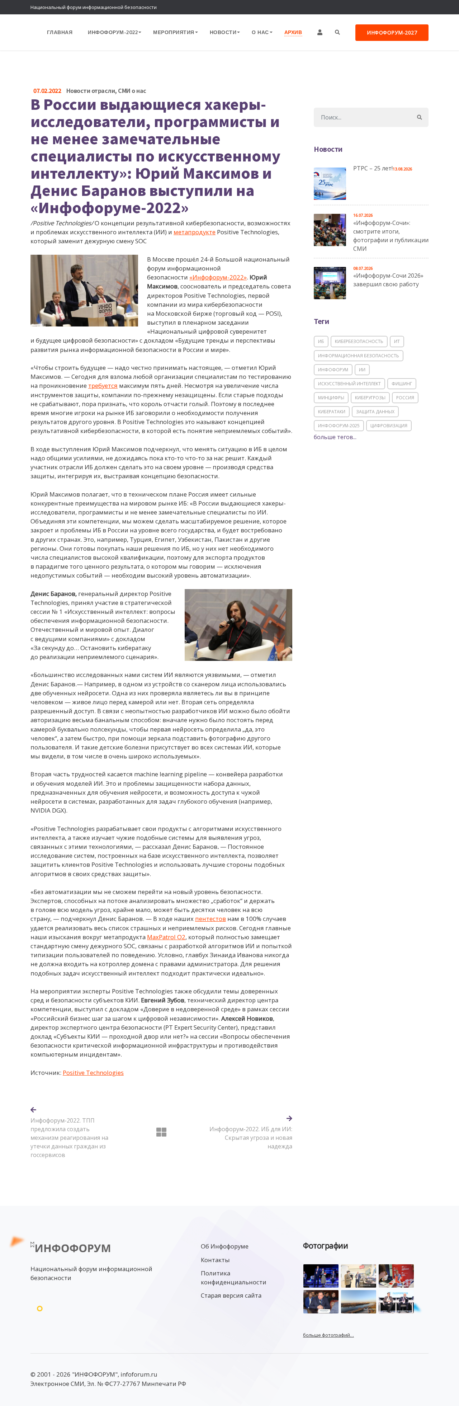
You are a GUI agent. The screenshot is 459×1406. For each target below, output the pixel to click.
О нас (260, 32)
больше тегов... (335, 437)
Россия (405, 398)
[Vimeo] (392, 7)
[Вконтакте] (407, 7)
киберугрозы (370, 398)
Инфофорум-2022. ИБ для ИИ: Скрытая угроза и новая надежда (250, 1137)
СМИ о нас (132, 90)
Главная (60, 32)
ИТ (397, 341)
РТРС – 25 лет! (373, 168)
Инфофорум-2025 (339, 426)
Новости (223, 32)
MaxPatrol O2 (166, 937)
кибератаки (331, 412)
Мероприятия (173, 32)
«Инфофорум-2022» (218, 277)
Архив (293, 32)
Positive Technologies (93, 1072)
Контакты (215, 1260)
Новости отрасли (90, 90)
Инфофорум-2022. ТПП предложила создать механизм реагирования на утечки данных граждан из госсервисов (69, 1137)
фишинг (402, 384)
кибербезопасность (359, 341)
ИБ (321, 341)
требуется (103, 385)
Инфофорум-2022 (113, 32)
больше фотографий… (328, 1335)
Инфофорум (333, 370)
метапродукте (195, 232)
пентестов (210, 918)
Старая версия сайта (231, 1295)
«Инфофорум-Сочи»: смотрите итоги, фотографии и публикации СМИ (391, 236)
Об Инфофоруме (225, 1246)
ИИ (362, 370)
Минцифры (331, 398)
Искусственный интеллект (349, 384)
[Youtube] (421, 7)
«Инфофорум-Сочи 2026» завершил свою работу (388, 280)
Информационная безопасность (358, 356)
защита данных (375, 412)
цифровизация (388, 426)
